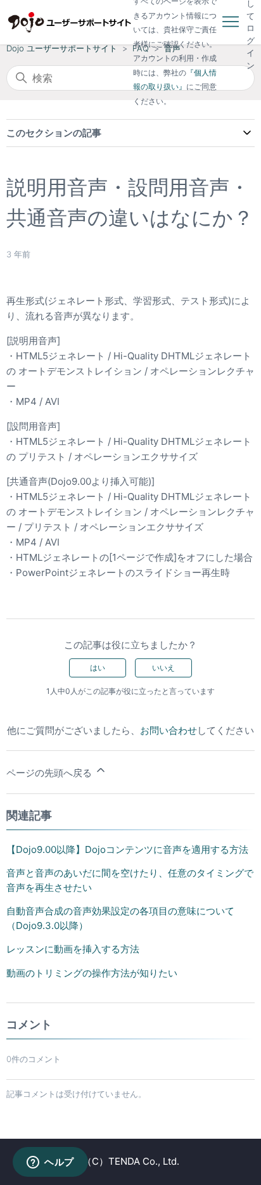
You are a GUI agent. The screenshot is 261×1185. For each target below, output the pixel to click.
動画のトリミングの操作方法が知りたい (91, 973)
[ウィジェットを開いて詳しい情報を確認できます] (50, 1163)
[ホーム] (69, 22)
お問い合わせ (168, 730)
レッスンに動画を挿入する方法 (72, 949)
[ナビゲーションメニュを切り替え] (230, 22)
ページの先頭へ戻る (50, 773)
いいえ (163, 667)
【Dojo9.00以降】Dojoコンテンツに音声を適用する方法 (127, 849)
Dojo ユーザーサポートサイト (61, 48)
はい (97, 667)
